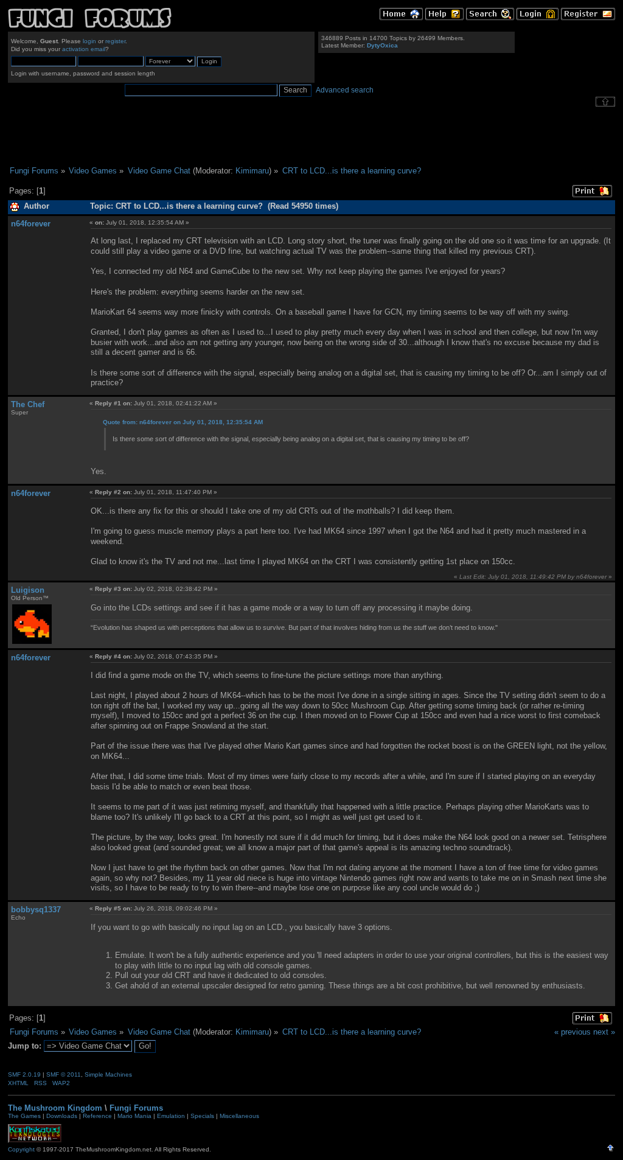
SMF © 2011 (63, 1074)
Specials (202, 1116)
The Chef (27, 404)
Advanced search (345, 90)
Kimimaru (252, 170)
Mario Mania (134, 1116)
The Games (24, 1116)
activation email (83, 49)
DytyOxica (382, 45)
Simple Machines (108, 1074)
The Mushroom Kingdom (55, 1108)
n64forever (30, 223)
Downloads (61, 1116)
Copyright (21, 1149)
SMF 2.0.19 (24, 1074)
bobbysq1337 (36, 909)
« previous (572, 1031)
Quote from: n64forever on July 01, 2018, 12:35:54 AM (183, 422)
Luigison (27, 590)
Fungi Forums (136, 1108)
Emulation (171, 1116)
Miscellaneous (239, 1116)
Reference (97, 1116)
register (115, 41)
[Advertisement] (311, 136)
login (89, 41)
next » (604, 1031)
